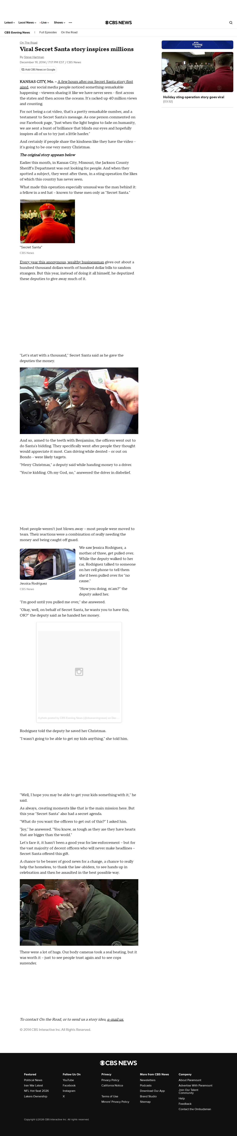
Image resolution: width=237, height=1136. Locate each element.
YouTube (68, 1080)
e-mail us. (115, 1019)
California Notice (112, 1085)
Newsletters (147, 1080)
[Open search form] (231, 22)
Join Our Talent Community (188, 1091)
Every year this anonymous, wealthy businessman (62, 262)
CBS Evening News (17, 32)
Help (182, 1098)
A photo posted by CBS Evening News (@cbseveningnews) (72, 717)
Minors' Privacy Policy (115, 1101)
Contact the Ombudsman (195, 1109)
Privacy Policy (110, 1080)
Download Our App (152, 1090)
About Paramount (190, 1080)
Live (44, 22)
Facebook (69, 1085)
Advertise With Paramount (195, 1085)
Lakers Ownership (35, 1096)
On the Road (69, 32)
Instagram (69, 1090)
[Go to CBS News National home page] (118, 22)
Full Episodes (48, 32)
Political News (33, 1080)
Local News (27, 22)
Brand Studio (148, 1096)
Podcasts (145, 1085)
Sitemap (145, 1101)
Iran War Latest (33, 1085)
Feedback (185, 1103)
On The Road (28, 42)
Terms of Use (109, 1096)
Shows (59, 22)
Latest (8, 22)
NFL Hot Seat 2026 (36, 1090)
